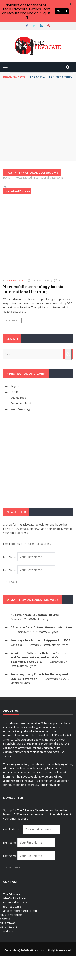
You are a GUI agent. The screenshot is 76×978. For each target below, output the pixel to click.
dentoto (5, 919)
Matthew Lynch (14, 280)
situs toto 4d (8, 923)
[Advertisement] (38, 121)
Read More (12, 320)
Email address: (13, 544)
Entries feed (18, 398)
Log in (14, 392)
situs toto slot (8, 927)
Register (16, 386)
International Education (18, 191)
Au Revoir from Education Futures (35, 615)
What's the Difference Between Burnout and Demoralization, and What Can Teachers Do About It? (39, 657)
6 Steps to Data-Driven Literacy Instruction (41, 627)
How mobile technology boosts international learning (33, 289)
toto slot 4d (7, 931)
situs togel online (11, 915)
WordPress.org (20, 409)
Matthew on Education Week (34, 600)
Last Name (10, 570)
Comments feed (21, 403)
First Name (10, 557)
